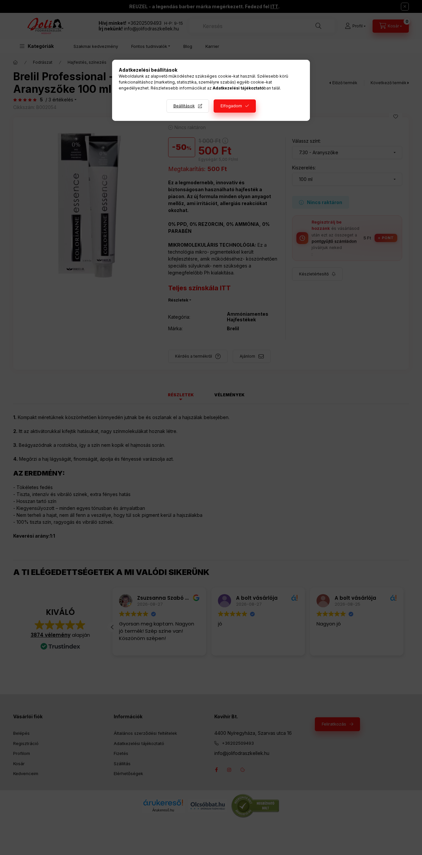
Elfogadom (231, 105)
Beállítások (184, 105)
